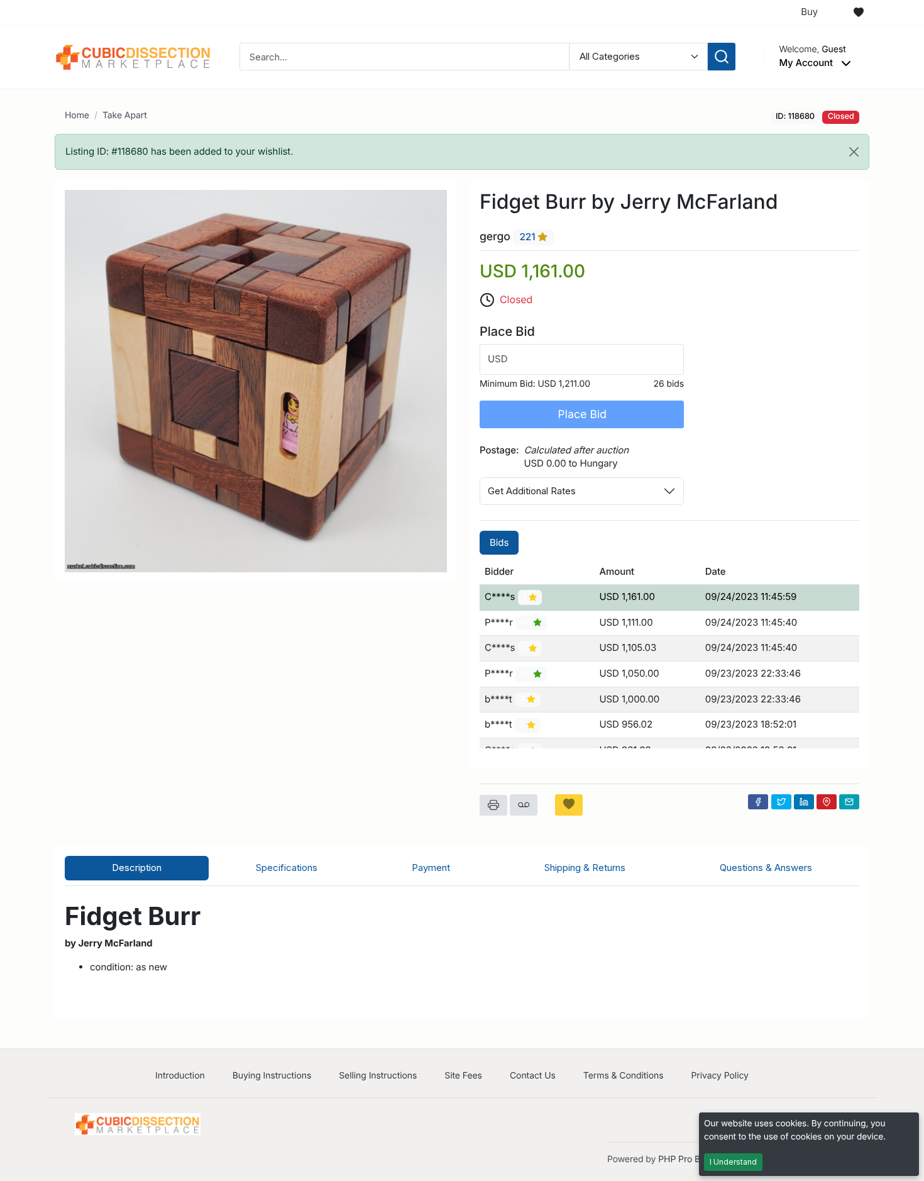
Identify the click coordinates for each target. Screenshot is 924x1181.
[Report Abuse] (523, 805)
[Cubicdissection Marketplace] (133, 56)
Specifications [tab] (286, 867)
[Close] (854, 152)
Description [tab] (137, 867)
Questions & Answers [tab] (766, 867)
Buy (809, 12)
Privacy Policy (719, 1075)
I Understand (733, 1162)
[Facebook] (758, 801)
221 (528, 237)
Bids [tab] (499, 542)
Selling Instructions (378, 1075)
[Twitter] (781, 801)
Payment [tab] (431, 867)
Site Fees (463, 1075)
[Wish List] (858, 12)
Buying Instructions (272, 1075)
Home (77, 115)
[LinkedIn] (804, 801)
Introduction (180, 1075)
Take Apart (124, 115)
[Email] (849, 801)
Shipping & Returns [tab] (584, 867)
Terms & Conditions (623, 1075)
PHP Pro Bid (683, 1159)
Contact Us (533, 1075)
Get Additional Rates (532, 491)
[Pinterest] (827, 801)
